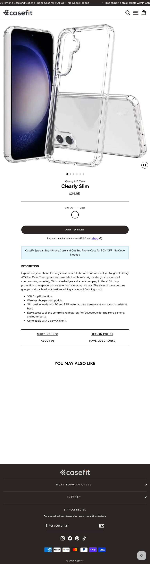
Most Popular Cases (74, 484)
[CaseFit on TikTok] (84, 538)
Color (75, 208)
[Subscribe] (101, 525)
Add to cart (30, 449)
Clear (75, 214)
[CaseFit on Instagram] (63, 538)
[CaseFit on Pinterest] (77, 538)
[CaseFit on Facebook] (70, 538)
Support (74, 497)
